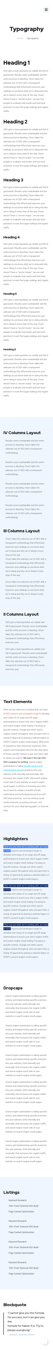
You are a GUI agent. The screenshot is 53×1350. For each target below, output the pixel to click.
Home (20, 38)
